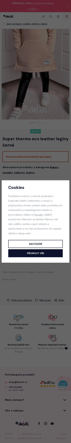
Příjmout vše (35, 253)
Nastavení (35, 243)
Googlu (39, 214)
